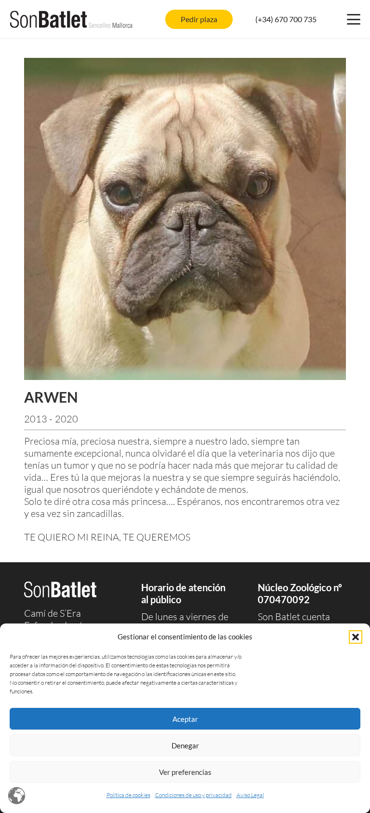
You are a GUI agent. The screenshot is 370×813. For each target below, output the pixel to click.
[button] (355, 637)
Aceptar (185, 719)
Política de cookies (128, 795)
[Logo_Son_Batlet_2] (71, 19)
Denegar (185, 745)
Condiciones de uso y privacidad (193, 795)
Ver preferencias (185, 772)
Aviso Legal (250, 795)
